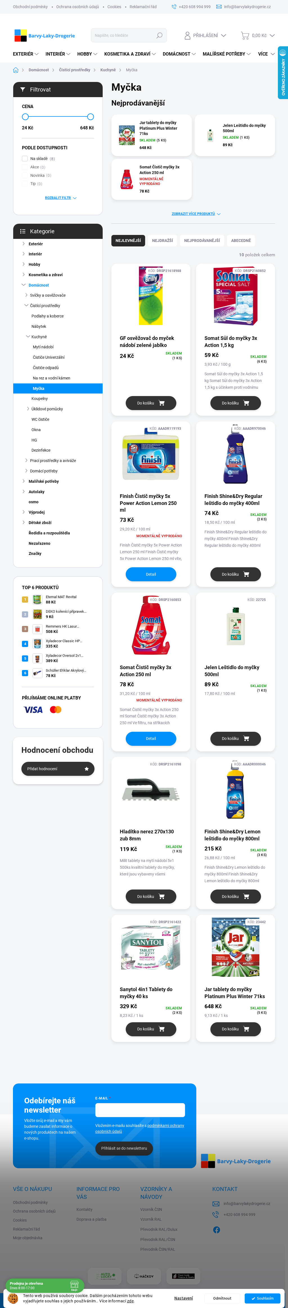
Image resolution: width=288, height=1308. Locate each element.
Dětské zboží (40, 522)
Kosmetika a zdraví (46, 275)
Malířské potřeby (44, 481)
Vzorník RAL (151, 1219)
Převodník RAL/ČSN (157, 1239)
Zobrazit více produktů (193, 214)
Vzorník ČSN (151, 1209)
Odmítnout (222, 1298)
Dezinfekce (41, 450)
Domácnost (39, 285)
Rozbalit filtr (58, 198)
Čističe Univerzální (48, 357)
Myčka (38, 388)
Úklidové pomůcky (47, 409)
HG (34, 440)
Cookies (114, 6)
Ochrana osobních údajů (77, 6)
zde (130, 1301)
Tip (35, 183)
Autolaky (36, 492)
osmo (34, 502)
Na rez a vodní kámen (51, 378)
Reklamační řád (143, 6)
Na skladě (41, 158)
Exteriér (36, 244)
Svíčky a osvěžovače (48, 295)
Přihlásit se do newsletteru (124, 1148)
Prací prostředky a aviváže (53, 460)
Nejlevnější (128, 240)
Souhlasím (265, 1298)
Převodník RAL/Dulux (158, 1229)
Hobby (34, 264)
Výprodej (37, 512)
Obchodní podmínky (30, 6)
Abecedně (241, 240)
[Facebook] (216, 1229)
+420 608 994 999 (239, 1214)
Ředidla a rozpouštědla (49, 533)
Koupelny (40, 398)
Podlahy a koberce (48, 316)
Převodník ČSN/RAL (157, 1249)
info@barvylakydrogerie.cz (247, 1203)
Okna (36, 429)
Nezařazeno (39, 543)
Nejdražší (162, 240)
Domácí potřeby (44, 471)
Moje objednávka (27, 1238)
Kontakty (84, 1209)
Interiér (35, 254)
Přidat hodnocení (42, 769)
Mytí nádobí (43, 347)
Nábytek (39, 326)
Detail (151, 574)
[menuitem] (26, 54)
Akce (37, 167)
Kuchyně (39, 337)
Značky (35, 553)
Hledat (159, 35)
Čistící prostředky (45, 305)
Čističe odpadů (46, 367)
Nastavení (183, 1298)
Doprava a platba (91, 1219)
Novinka (40, 175)
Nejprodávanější (202, 240)
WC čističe (40, 419)
